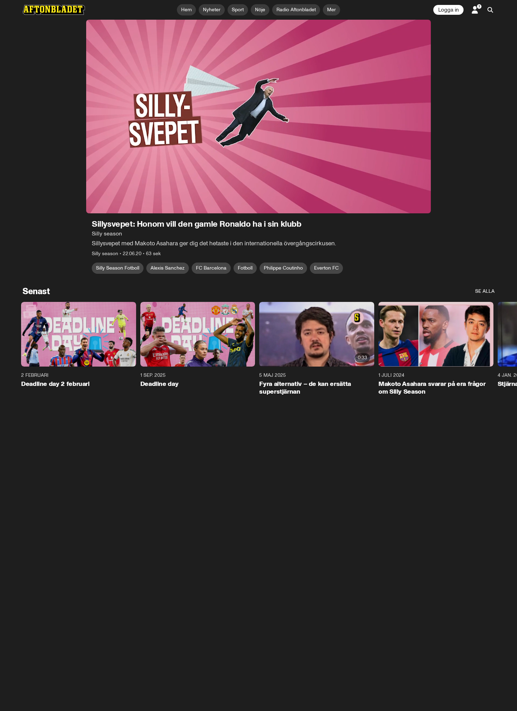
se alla (484, 291)
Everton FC (326, 268)
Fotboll (245, 268)
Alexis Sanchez (168, 268)
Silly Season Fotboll (117, 268)
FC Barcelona (211, 268)
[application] (258, 116)
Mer (331, 10)
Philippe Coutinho (283, 268)
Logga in (448, 10)
